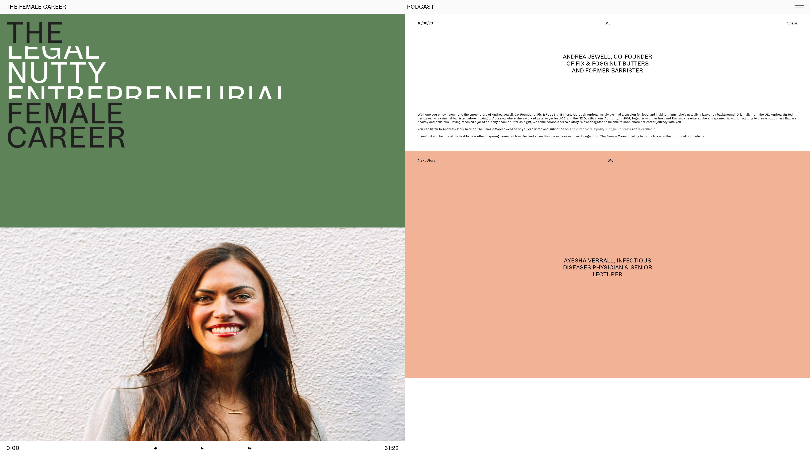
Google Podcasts (618, 129)
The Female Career (36, 7)
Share (792, 23)
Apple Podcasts (581, 129)
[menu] (799, 6)
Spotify (599, 129)
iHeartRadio (646, 129)
